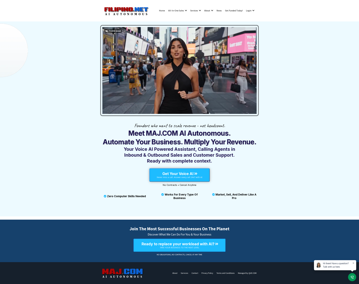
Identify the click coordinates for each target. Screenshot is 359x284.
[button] (185, 10)
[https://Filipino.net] (126, 10)
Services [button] (194, 10)
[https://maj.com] (123, 273)
